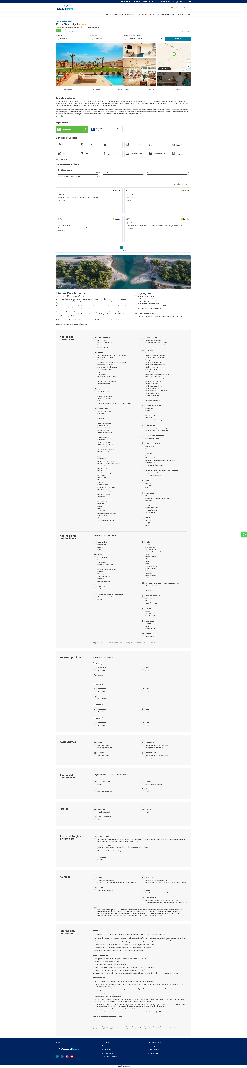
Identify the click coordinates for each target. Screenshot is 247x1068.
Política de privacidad (154, 1046)
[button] (174, 54)
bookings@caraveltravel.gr (166, 1)
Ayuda (158, 8)
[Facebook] (181, 1)
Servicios (96, 89)
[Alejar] (188, 63)
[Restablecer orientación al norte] (188, 66)
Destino (150, 89)
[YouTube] (190, 1)
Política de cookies (153, 1049)
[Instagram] (185, 1)
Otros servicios (61, 159)
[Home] (177, 1)
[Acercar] (188, 61)
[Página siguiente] (128, 247)
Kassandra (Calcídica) (64, 21)
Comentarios (123, 89)
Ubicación (178, 89)
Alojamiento (69, 89)
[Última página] (131, 247)
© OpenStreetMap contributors (183, 70)
